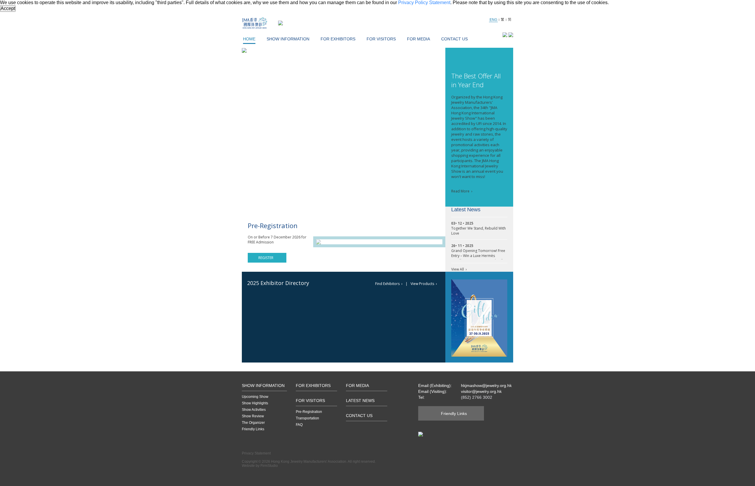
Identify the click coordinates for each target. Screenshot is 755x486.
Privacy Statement (256, 453)
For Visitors (381, 39)
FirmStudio (269, 466)
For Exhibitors (338, 39)
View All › (459, 269)
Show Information (288, 39)
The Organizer (253, 423)
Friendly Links (253, 429)
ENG (493, 20)
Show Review (253, 416)
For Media (418, 39)
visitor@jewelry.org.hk (481, 391)
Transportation (307, 418)
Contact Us (454, 39)
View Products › (424, 283)
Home (249, 39)
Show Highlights (255, 403)
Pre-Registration (309, 412)
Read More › (461, 191)
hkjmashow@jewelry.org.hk (486, 385)
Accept (8, 8)
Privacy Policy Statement (424, 2)
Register (265, 257)
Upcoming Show (255, 397)
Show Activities (254, 410)
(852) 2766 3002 (476, 397)
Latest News (360, 400)
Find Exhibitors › (389, 283)
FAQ (299, 425)
